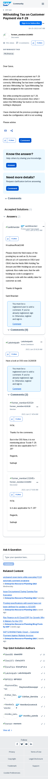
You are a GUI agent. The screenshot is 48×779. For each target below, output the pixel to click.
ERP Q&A (8, 10)
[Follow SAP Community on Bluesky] (22, 744)
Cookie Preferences (12, 773)
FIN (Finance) (8, 54)
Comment (25, 140)
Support (36, 766)
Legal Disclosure (36, 759)
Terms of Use (36, 752)
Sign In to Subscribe (31, 23)
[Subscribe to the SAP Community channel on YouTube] (26, 744)
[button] (33, 43)
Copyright (12, 759)
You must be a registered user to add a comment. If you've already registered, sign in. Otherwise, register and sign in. (23, 311)
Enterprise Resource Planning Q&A (21, 584)
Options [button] (43, 23)
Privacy (12, 752)
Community (18, 4)
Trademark (12, 766)
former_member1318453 (22, 35)
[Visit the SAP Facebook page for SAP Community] (17, 744)
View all (6, 730)
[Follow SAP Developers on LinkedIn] (31, 744)
